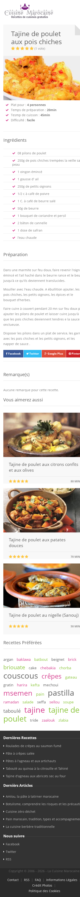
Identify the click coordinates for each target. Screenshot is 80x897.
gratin (8, 684)
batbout (41, 659)
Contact (13, 880)
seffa (41, 702)
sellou (54, 702)
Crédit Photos (42, 885)
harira (22, 684)
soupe (68, 702)
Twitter (34, 353)
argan (8, 659)
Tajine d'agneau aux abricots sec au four (36, 776)
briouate (14, 667)
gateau (71, 677)
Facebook (14, 353)
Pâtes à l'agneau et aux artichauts (31, 761)
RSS (8, 859)
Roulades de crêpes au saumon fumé (33, 746)
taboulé (12, 710)
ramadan (11, 702)
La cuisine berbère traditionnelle (30, 826)
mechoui (50, 684)
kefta (35, 684)
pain (40, 694)
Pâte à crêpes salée (20, 753)
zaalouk (48, 720)
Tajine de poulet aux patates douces (37, 542)
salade (28, 702)
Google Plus (55, 353)
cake (33, 667)
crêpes (52, 676)
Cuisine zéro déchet (20, 811)
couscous (20, 675)
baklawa (24, 659)
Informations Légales (61, 880)
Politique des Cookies (44, 891)
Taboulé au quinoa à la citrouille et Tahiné (37, 768)
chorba (65, 667)
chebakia (48, 667)
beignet (57, 659)
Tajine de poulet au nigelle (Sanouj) (44, 615)
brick (72, 659)
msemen (17, 693)
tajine (34, 709)
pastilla (61, 692)
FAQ (38, 880)
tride (34, 720)
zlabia (63, 720)
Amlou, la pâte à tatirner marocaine (32, 796)
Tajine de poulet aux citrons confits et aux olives (43, 467)
